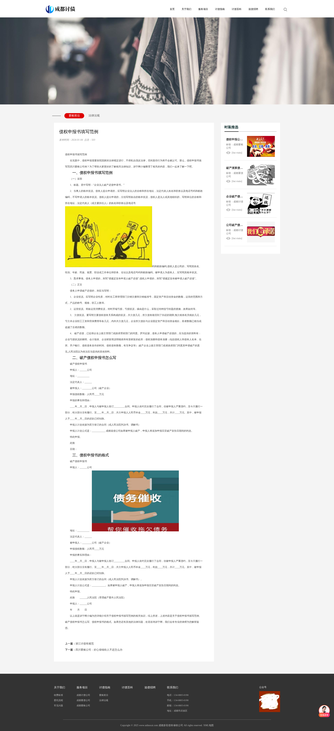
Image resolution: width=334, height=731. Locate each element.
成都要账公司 (83, 705)
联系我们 (270, 9)
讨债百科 (236, 9)
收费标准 (58, 695)
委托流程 (58, 700)
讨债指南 (220, 9)
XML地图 (208, 725)
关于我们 (186, 9)
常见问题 (58, 705)
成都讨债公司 (83, 695)
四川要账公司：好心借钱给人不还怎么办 (93, 649)
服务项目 (203, 9)
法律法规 (94, 115)
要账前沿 (74, 115)
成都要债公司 (83, 700)
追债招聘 (253, 9)
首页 (172, 9)
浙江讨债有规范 (79, 643)
